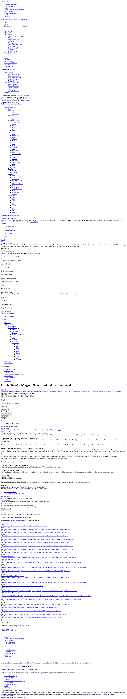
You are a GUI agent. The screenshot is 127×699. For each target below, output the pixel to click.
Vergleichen (4, 416)
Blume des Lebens (13, 79)
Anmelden (11, 36)
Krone (14, 170)
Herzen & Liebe (13, 84)
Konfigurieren (21, 697)
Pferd (13, 145)
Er (12, 117)
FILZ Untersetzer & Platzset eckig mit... (71, 562)
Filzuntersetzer (8, 72)
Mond (13, 164)
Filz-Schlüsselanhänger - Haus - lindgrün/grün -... (54, 614)
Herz (13, 130)
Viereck (14, 124)
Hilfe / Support (8, 6)
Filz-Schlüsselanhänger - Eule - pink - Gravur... (48, 617)
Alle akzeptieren (12, 697)
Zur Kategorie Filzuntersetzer (9, 102)
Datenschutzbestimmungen (16, 520)
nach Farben (11, 195)
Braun (14, 197)
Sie (13, 119)
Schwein (14, 139)
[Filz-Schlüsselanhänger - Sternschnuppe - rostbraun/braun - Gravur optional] (24, 604)
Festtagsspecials (9, 361)
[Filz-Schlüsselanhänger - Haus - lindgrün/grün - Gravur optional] (20, 614)
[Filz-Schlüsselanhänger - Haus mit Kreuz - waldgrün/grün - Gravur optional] (24, 549)
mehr (59, 430)
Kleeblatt (14, 159)
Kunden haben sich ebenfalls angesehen (35, 526)
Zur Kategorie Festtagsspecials (10, 215)
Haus (9, 109)
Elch (13, 149)
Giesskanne (15, 179)
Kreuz (14, 125)
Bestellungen (12, 46)
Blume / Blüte (16, 162)
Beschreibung (5, 426)
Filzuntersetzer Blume (14, 77)
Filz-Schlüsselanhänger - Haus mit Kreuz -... (58, 529)
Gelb (13, 200)
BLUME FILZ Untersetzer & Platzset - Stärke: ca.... (71, 567)
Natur (10, 155)
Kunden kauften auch (17, 526)
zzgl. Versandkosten (14, 403)
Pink (13, 207)
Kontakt (6, 8)
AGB (6, 14)
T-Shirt (14, 182)
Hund (13, 134)
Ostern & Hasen (13, 87)
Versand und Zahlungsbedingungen (14, 9)
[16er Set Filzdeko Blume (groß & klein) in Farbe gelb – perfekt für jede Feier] (24, 557)
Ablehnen (4, 697)
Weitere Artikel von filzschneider (14, 493)
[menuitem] (65, 5)
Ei (12, 129)
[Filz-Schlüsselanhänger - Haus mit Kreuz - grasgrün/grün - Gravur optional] (24, 546)
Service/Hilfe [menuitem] (13, 9)
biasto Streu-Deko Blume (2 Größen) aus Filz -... (77, 596)
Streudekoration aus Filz (11, 82)
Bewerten (3, 420)
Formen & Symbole (14, 120)
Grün (13, 204)
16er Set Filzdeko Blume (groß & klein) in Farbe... (62, 557)
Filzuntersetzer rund (14, 74)
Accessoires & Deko (10, 326)
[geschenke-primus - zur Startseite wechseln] (14, 19)
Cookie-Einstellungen (10, 4)
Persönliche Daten (13, 39)
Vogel (13, 137)
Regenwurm (15, 135)
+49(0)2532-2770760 (7, 629)
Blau (13, 199)
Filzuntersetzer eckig (14, 76)
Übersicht (11, 38)
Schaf (13, 152)
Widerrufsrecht (8, 11)
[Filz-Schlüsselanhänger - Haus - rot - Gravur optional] (17, 611)
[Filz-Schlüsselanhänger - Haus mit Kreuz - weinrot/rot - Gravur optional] (23, 529)
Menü (6, 22)
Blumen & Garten (13, 86)
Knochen (14, 194)
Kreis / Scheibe (16, 122)
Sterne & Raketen (13, 91)
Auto (13, 112)
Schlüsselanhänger (9, 107)
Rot (13, 210)
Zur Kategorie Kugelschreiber (9, 218)
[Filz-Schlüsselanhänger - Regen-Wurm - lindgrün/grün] (17, 607)
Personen (11, 115)
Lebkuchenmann (17, 189)
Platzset (6, 92)
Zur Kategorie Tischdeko (8, 69)
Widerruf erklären (13, 51)
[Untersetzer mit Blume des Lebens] (12, 586)
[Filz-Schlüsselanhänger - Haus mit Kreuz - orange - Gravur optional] (21, 536)
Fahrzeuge (11, 110)
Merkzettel (11, 49)
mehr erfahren (25, 100)
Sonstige (10, 174)
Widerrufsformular (9, 642)
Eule (13, 142)
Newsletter (7, 651)
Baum (13, 165)
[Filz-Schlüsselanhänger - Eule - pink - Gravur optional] (17, 617)
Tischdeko (7, 323)
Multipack (11, 81)
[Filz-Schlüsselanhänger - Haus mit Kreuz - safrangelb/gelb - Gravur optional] (24, 539)
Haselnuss (15, 160)
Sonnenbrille (15, 187)
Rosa (13, 209)
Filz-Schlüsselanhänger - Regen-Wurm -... (46, 607)
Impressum (7, 16)
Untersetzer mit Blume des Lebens (33, 586)
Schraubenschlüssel (17, 184)
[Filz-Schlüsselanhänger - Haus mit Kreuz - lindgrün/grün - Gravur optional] (23, 542)
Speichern (4, 524)
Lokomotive (15, 114)
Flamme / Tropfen (17, 180)
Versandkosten (33, 673)
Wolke (14, 167)
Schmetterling (16, 150)
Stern (13, 127)
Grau (13, 202)
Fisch (13, 140)
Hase (13, 144)
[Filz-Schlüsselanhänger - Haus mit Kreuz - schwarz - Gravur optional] (22, 552)
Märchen (10, 169)
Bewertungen (13, 426)
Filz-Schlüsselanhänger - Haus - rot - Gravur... (47, 611)
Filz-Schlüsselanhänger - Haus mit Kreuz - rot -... (54, 532)
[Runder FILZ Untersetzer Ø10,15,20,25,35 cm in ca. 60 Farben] (20, 571)
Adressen (11, 41)
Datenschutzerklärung (10, 13)
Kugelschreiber (8, 363)
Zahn (13, 177)
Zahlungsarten (12, 43)
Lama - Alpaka (16, 154)
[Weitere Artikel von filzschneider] (5, 390)
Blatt (13, 157)
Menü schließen (9, 33)
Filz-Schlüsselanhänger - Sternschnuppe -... (59, 604)
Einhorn (14, 147)
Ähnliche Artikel (6, 526)
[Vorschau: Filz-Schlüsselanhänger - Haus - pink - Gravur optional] (21, 391)
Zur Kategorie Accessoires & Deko (11, 104)
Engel (13, 190)
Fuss (13, 185)
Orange (14, 205)
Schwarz (14, 212)
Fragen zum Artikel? (10, 492)
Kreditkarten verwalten (15, 44)
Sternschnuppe (16, 192)
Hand (13, 175)
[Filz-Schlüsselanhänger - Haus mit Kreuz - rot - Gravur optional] (20, 532)
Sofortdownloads (13, 48)
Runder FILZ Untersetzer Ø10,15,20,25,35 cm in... (55, 571)
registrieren (21, 36)
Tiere (9, 89)
